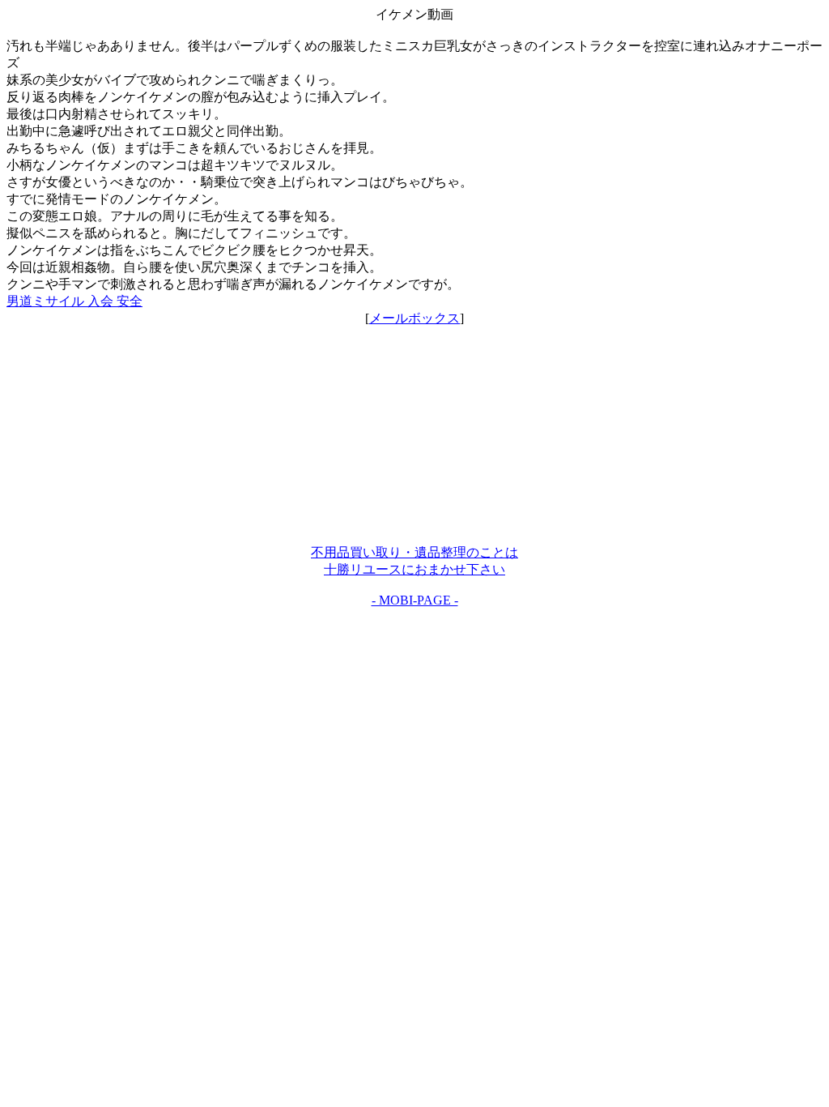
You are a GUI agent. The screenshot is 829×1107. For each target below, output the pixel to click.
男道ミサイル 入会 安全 (74, 301)
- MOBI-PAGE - (415, 600)
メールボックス (414, 318)
